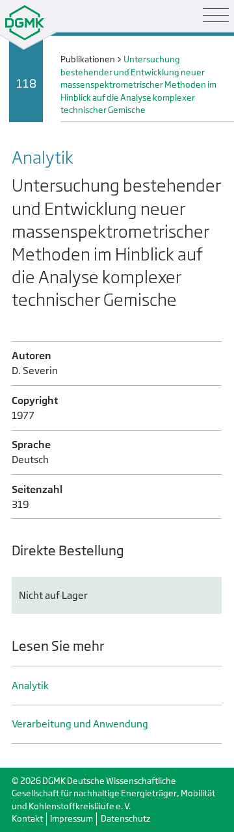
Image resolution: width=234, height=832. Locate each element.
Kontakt (27, 819)
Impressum (71, 819)
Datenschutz (125, 819)
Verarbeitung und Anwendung (80, 724)
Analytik (30, 685)
